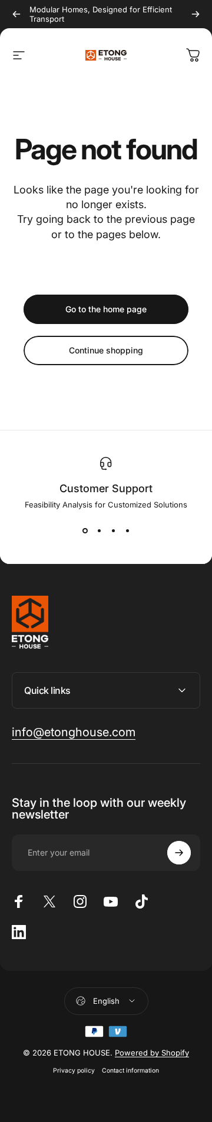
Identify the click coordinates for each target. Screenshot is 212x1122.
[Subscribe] (179, 852)
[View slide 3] (113, 530)
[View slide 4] (127, 530)
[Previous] (16, 14)
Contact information (130, 1070)
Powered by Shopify (152, 1052)
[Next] (195, 14)
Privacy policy (74, 1070)
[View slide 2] (99, 530)
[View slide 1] (85, 530)
